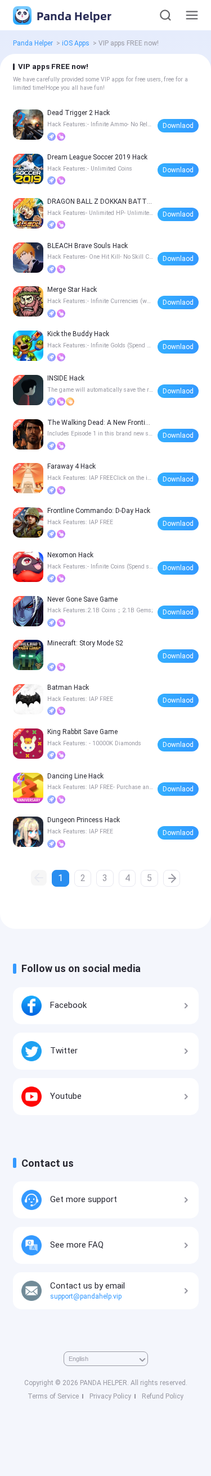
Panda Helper (72, 15)
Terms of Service (53, 1396)
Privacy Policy (110, 1396)
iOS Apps (75, 43)
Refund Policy (162, 1396)
